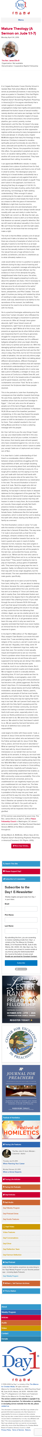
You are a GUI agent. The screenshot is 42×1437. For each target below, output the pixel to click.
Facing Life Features (13, 1145)
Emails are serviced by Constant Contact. (21, 956)
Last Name (9, 926)
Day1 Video (9, 1227)
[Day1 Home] (21, 4)
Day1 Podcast (9, 1262)
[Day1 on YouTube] (20, 13)
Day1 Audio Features (11, 1219)
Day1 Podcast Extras (10, 1214)
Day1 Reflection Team (11, 1249)
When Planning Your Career (14, 1164)
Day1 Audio (8, 1202)
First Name (9, 915)
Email (7, 904)
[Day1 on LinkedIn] (24, 13)
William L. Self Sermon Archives (16, 1283)
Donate (5, 1339)
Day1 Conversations (10, 1238)
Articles (5, 1318)
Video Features (9, 1232)
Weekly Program (9, 1312)
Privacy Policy (6, 1430)
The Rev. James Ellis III (10, 61)
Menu (21, 20)
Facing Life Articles (12, 1179)
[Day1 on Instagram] (16, 13)
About (4, 1307)
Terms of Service (18, 1430)
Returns (28, 1430)
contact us (5, 1406)
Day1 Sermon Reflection (12, 1255)
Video (4, 1328)
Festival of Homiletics (11, 1118)
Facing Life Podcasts (12, 1187)
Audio (4, 1323)
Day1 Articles (10, 1195)
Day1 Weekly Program (11, 1208)
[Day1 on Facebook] (13, 13)
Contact (5, 1334)
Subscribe (21, 963)
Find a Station (10, 1291)
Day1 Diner (7, 1244)
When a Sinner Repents (12, 1172)
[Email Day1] (28, 13)
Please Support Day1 (13, 871)
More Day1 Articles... (21, 846)
